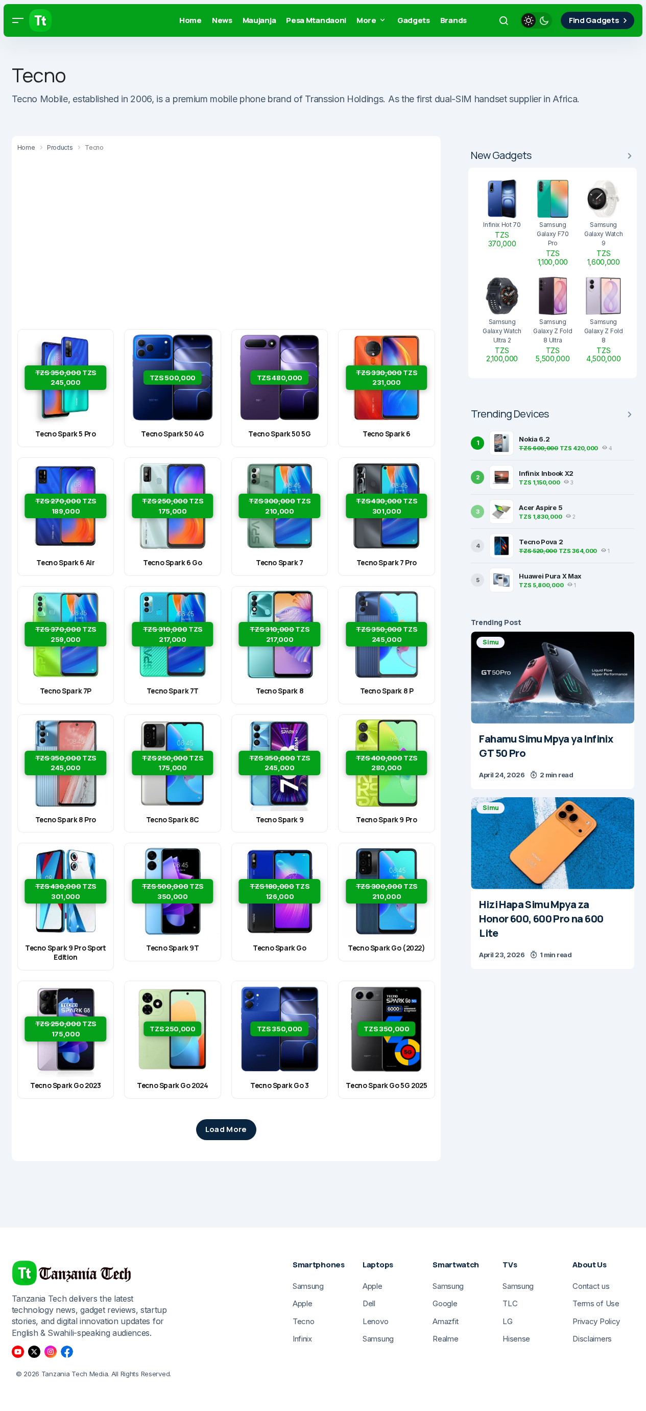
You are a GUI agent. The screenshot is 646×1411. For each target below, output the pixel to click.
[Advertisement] (226, 242)
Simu (490, 642)
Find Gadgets (594, 20)
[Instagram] (50, 1352)
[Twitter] (34, 1352)
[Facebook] (67, 1352)
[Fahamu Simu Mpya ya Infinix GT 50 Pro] (552, 678)
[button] (18, 20)
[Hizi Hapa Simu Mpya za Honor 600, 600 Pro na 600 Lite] (552, 843)
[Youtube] (18, 1352)
